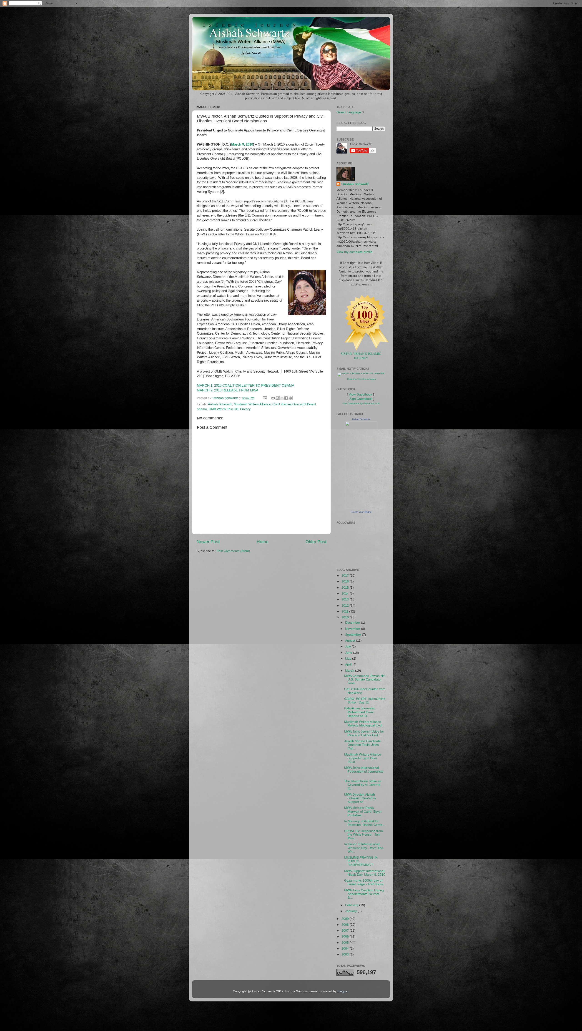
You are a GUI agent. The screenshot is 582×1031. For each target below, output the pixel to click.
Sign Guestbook (360, 399)
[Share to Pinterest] (290, 398)
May (348, 658)
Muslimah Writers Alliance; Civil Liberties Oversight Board (275, 404)
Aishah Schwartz (220, 404)
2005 (345, 942)
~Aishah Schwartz (355, 184)
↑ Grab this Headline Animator (360, 379)
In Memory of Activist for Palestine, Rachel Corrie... (364, 823)
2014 (345, 593)
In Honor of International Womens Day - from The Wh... (363, 847)
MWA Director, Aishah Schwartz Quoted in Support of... (360, 798)
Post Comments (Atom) (233, 551)
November (353, 628)
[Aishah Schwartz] (361, 507)
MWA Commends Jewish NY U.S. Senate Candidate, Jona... (364, 679)
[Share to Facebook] (286, 398)
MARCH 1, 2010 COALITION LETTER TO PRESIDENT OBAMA (245, 385)
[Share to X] (281, 398)
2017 (345, 575)
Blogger (342, 991)
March (350, 670)
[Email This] (273, 398)
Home (262, 541)
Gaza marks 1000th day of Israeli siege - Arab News (363, 882)
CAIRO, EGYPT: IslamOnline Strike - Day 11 (364, 700)
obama (202, 409)
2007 (345, 930)
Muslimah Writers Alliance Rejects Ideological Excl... (364, 723)
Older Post (316, 541)
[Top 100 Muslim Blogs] (364, 349)
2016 (345, 581)
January (351, 911)
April (348, 664)
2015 (345, 587)
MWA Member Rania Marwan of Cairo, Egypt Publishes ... (362, 811)
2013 (345, 599)
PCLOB (233, 409)
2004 (345, 948)
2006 (345, 936)
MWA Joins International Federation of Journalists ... (363, 771)
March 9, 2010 (242, 144)
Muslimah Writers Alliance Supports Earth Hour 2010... (362, 758)
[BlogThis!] (277, 398)
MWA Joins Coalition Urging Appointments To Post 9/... (364, 894)
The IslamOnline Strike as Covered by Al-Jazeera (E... (362, 784)
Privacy (245, 409)
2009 (345, 918)
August (350, 640)
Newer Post (208, 541)
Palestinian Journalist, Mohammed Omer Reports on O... (360, 712)
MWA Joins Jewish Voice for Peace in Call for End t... (364, 733)
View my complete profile (354, 252)
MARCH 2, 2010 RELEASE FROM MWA (227, 390)
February (352, 905)
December (353, 622)
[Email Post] (264, 398)
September (353, 634)
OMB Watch (217, 409)
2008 (345, 924)
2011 (345, 611)
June (349, 652)
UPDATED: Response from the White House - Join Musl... (363, 834)
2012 (345, 605)
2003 (345, 954)
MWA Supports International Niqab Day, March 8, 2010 (364, 872)
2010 (345, 617)
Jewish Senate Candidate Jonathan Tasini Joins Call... (362, 744)
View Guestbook (360, 394)
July (348, 646)
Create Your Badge (361, 512)
